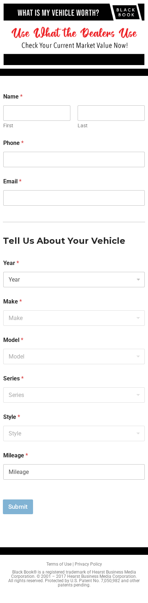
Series (13, 378)
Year (11, 263)
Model (13, 340)
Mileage (15, 455)
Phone (13, 143)
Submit (18, 506)
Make (12, 301)
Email (12, 181)
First (8, 125)
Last (83, 125)
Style (11, 417)
